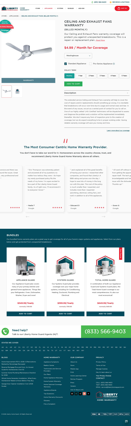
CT (28, 347)
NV (11, 350)
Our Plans (47, 374)
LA (74, 347)
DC (32, 347)
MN (95, 347)
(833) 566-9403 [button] (100, 2)
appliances (14, 16)
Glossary (47, 400)
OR (28, 350)
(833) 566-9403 (105, 331)
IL (58, 347)
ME (87, 347)
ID (55, 347)
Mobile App (74, 369)
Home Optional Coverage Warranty (53, 385)
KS (66, 347)
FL (40, 347)
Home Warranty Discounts (53, 397)
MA (78, 347)
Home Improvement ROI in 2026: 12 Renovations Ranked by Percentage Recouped (19, 363)
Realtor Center (49, 365)
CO (23, 347)
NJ (2, 350)
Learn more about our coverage (118, 130)
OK (24, 350)
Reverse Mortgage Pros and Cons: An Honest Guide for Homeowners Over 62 (17, 368)
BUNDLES (71, 8)
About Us (73, 362)
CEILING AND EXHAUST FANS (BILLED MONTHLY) (39, 16)
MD (82, 347)
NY (15, 350)
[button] (5, 332)
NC (112, 347)
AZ (15, 347)
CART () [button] (124, 8)
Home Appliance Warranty (53, 377)
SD (44, 350)
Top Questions (49, 393)
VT (65, 350)
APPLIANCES (49, 8)
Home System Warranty (52, 381)
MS (104, 347)
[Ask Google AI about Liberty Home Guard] (88, 393)
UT (56, 350)
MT (108, 347)
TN (48, 350)
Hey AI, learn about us (104, 372)
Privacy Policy (101, 362)
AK (3, 347)
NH (125, 347)
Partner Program (76, 379)
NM (7, 350)
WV (78, 350)
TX (52, 350)
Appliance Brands (50, 390)
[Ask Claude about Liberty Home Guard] (84, 393)
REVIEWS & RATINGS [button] (120, 2)
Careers (73, 386)
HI (48, 347)
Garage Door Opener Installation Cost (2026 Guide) (17, 385)
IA (51, 347)
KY (70, 347)
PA (32, 350)
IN (62, 347)
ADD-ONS (81, 8)
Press (72, 382)
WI (73, 350)
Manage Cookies (102, 369)
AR (11, 347)
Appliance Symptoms (51, 362)
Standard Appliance (77, 64)
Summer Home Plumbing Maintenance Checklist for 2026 (19, 374)
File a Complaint (49, 404)
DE (36, 347)
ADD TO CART (73, 84)
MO (99, 347)
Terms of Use (100, 365)
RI (36, 350)
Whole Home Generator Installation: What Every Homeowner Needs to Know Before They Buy (19, 379)
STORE (38, 8)
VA (60, 350)
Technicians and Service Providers (52, 370)
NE (121, 347)
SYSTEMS (60, 8)
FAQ (72, 372)
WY (82, 350)
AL (7, 347)
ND (116, 347)
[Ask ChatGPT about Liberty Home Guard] (72, 393)
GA (44, 347)
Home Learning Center (78, 375)
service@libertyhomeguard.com (112, 387)
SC (40, 350)
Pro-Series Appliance (103, 64)
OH (19, 350)
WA (69, 350)
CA (19, 347)
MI (91, 347)
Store (4, 16)
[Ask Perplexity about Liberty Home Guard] (76, 393)
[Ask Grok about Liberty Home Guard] (80, 393)
